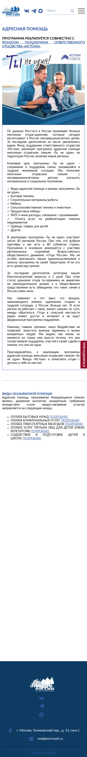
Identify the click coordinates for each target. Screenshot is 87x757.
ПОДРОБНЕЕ (59, 417)
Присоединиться (84, 354)
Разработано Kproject (43, 753)
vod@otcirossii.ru (50, 738)
